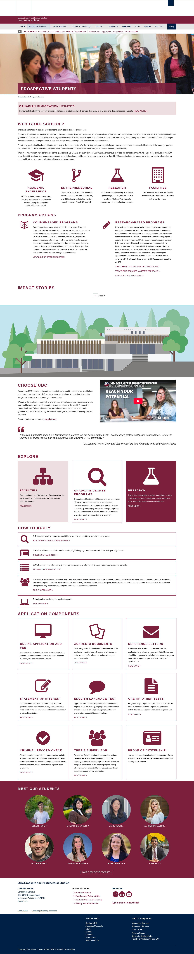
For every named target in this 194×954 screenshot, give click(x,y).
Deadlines (126, 26)
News (88, 929)
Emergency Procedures (27, 949)
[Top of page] (20, 31)
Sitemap (35, 911)
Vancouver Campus (140, 923)
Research (52, 911)
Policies (147, 26)
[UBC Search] (171, 3)
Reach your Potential (64, 31)
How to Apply (94, 31)
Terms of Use (43, 949)
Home (22, 26)
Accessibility (70, 949)
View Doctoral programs (128, 276)
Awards (99, 26)
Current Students (59, 26)
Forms (137, 26)
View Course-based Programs (48, 257)
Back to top (23, 911)
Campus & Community (81, 26)
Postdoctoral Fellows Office (88, 896)
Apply (171, 26)
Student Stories (131, 31)
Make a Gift (91, 937)
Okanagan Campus (140, 926)
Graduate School (23, 97)
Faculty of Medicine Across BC (145, 939)
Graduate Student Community (88, 900)
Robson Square (138, 933)
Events (89, 932)
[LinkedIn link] (122, 894)
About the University (94, 926)
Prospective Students (37, 26)
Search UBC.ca (92, 940)
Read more (140, 111)
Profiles (43, 911)
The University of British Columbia (23, 8)
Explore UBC (81, 31)
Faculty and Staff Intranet (86, 903)
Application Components (112, 31)
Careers (89, 935)
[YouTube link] (129, 894)
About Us (158, 26)
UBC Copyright (57, 949)
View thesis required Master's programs (136, 271)
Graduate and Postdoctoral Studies (97, 883)
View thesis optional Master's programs (136, 267)
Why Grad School (45, 31)
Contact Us (23, 901)
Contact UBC (91, 923)
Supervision (113, 26)
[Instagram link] (116, 894)
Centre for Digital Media (142, 936)
